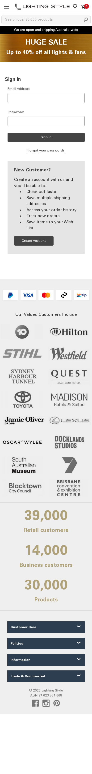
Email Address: (19, 89)
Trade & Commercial (28, 676)
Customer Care (23, 627)
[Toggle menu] (6, 6)
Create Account (34, 241)
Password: (16, 112)
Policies (17, 643)
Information (20, 660)
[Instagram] (46, 703)
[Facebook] (35, 703)
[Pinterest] (56, 703)
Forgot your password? (46, 150)
